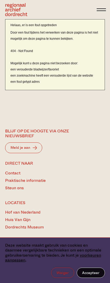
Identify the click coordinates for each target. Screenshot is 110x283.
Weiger (63, 272)
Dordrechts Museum (24, 227)
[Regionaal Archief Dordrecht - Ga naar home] (49, 9)
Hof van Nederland (22, 212)
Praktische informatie (25, 180)
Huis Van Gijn (17, 220)
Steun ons (14, 188)
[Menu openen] (101, 10)
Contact (12, 173)
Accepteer (91, 272)
